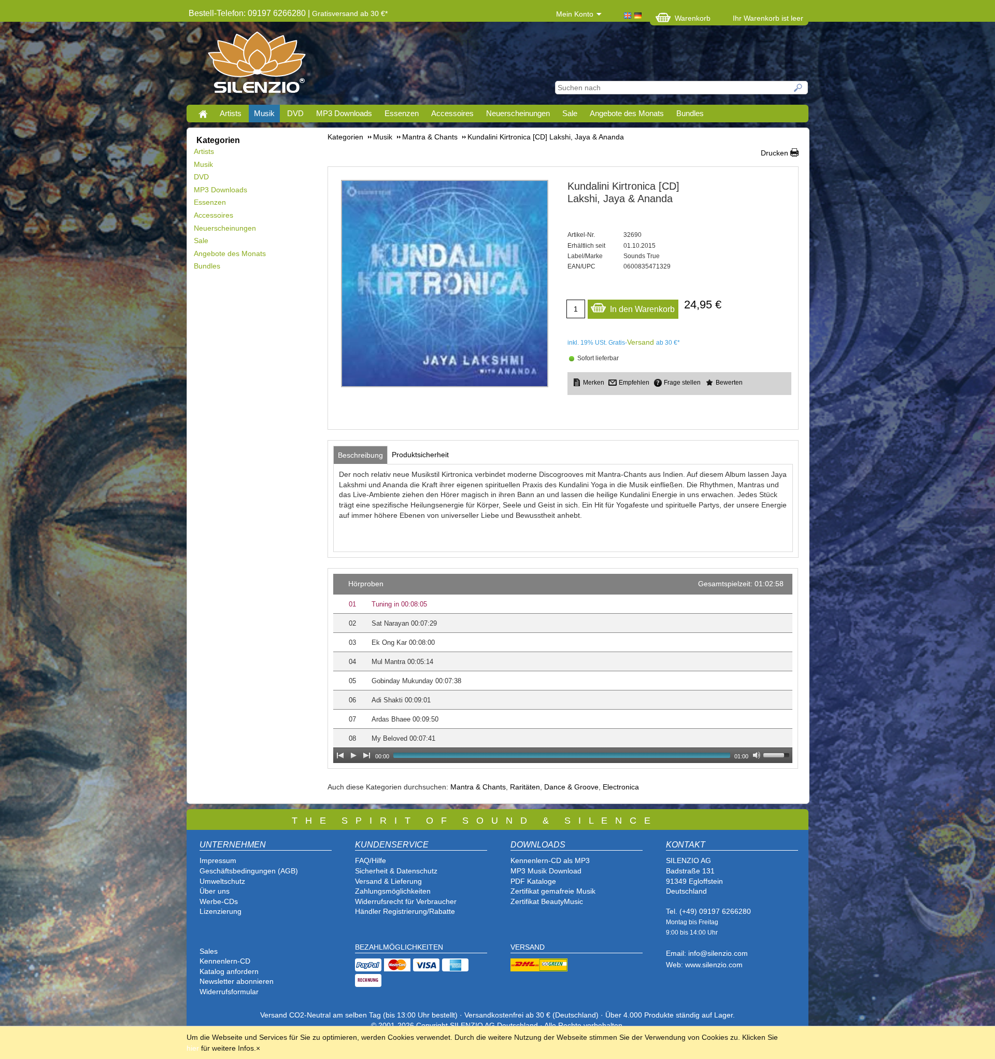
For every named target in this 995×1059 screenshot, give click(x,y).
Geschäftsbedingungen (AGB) (249, 871)
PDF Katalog (531, 881)
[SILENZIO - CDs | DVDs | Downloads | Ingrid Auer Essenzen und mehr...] (257, 65)
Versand (640, 342)
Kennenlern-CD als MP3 (550, 860)
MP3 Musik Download (545, 871)
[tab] (360, 455)
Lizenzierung (220, 911)
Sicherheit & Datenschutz (396, 871)
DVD (295, 113)
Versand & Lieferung (388, 881)
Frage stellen (682, 382)
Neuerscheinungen (518, 113)
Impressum (218, 860)
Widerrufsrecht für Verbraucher (406, 901)
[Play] (353, 755)
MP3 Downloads (344, 113)
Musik (264, 113)
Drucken (774, 153)
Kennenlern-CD (225, 961)
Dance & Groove (571, 787)
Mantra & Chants (478, 787)
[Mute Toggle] (756, 755)
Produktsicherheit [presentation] (420, 454)
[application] (562, 668)
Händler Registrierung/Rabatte (405, 911)
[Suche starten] (798, 87)
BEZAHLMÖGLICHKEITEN (399, 947)
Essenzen (402, 113)
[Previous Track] (340, 755)
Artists (230, 113)
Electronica (621, 787)
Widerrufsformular (229, 991)
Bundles (690, 113)
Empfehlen (634, 382)
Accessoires (452, 113)
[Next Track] (367, 755)
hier (193, 1048)
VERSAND (527, 947)
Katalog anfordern (229, 971)
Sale (569, 113)
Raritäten (525, 787)
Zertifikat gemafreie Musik (552, 891)
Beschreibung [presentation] (360, 455)
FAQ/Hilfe (370, 860)
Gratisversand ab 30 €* (350, 13)
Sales (209, 951)
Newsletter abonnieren (237, 981)
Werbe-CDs (219, 901)
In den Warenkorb (642, 309)
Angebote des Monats (627, 113)
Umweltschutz (222, 881)
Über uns (215, 891)
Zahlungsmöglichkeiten (393, 891)
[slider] (777, 754)
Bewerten (729, 382)
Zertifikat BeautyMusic (546, 901)
